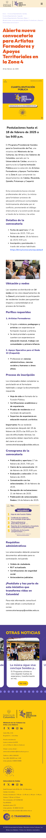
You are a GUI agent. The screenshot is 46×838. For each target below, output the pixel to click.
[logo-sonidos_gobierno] (14, 2)
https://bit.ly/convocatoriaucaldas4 (26, 250)
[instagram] (17, 728)
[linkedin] (21, 728)
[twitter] (8, 728)
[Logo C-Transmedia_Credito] (16, 814)
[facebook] (4, 728)
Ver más (23, 683)
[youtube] (13, 728)
